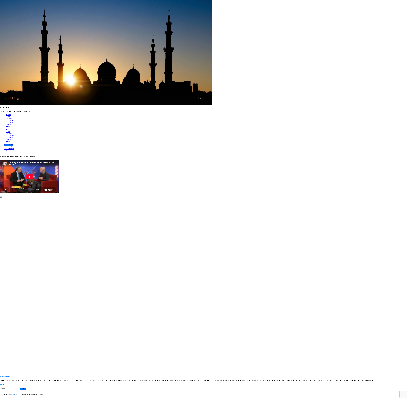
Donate (8, 126)
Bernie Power (10, 147)
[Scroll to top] (1, 398)
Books (8, 117)
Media (10, 122)
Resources (9, 118)
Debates (8, 115)
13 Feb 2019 (8, 145)
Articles (11, 120)
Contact (8, 124)
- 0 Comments (9, 149)
